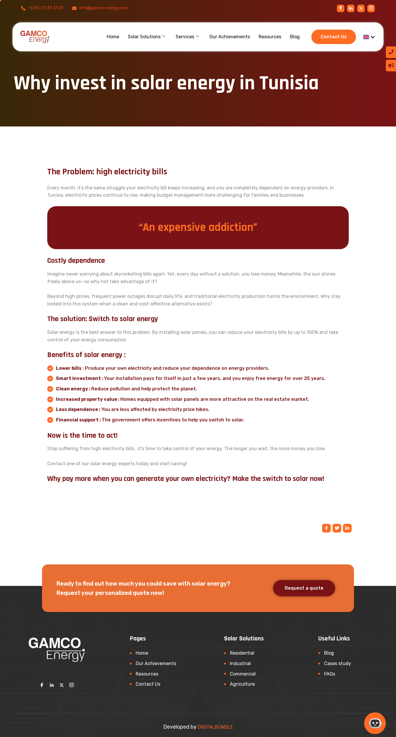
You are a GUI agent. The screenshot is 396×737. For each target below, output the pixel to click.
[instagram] (361, 8)
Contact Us (148, 684)
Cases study (337, 663)
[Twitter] (61, 685)
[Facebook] (340, 8)
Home (113, 36)
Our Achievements (229, 36)
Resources (270, 36)
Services (185, 36)
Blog (295, 36)
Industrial (240, 663)
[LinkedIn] (52, 685)
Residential (242, 653)
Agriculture (242, 684)
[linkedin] (351, 8)
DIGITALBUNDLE (215, 727)
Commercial (243, 674)
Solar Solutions (144, 36)
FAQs (329, 674)
